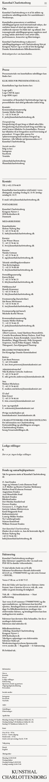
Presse (4, 677)
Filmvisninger (7, 711)
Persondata (6, 688)
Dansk (4, 747)
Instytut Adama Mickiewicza (15, 509)
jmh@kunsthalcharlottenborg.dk (20, 117)
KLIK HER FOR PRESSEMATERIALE (20, 81)
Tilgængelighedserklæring (11, 686)
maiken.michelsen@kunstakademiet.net (23, 389)
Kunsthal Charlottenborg (16, 3)
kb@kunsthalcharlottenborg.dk (19, 282)
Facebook (6, 154)
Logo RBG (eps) (9, 95)
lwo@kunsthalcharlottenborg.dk (19, 246)
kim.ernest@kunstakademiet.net (20, 401)
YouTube (5, 701)
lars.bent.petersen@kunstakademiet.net (23, 365)
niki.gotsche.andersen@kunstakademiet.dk (24, 377)
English (5, 749)
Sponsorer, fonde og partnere (12, 684)
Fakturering (6, 682)
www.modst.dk (9, 646)
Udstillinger (6, 709)
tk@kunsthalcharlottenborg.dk (19, 270)
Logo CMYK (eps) (10, 93)
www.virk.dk (31, 587)
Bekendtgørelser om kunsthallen (17, 54)
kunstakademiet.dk (26, 415)
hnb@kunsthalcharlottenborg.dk (20, 234)
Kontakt (5, 675)
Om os (4, 673)
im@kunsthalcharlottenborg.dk (19, 306)
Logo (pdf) (7, 90)
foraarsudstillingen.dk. (18, 430)
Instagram (7, 151)
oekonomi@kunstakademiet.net (19, 408)
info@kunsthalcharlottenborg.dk (25, 200)
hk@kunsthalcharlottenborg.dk (19, 294)
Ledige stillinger (8, 680)
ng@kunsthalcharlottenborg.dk (19, 258)
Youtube (6, 156)
